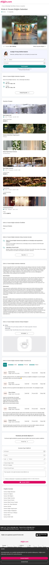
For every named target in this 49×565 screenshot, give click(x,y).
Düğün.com (3, 527)
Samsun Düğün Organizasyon (10, 508)
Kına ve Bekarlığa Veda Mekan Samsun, (11, 6)
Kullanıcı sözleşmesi (9, 478)
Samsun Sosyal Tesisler (9, 500)
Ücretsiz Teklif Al (25, 482)
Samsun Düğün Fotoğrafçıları (10, 510)
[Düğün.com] (6, 1)
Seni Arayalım (24, 66)
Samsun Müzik (7, 514)
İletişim (15, 547)
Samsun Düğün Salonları (9, 498)
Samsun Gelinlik (7, 506)
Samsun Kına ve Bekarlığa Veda (26, 527)
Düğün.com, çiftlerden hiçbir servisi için (24, 69)
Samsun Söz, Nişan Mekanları (10, 504)
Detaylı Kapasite (23, 92)
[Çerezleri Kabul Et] (47, 548)
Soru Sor (24, 254)
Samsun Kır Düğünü (8, 493)
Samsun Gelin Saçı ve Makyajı (10, 512)
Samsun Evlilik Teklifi (8, 516)
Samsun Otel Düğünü (8, 496)
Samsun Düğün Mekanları (9, 491)
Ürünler (35, 547)
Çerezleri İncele (24, 561)
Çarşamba (22, 6)
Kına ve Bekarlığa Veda (12, 527)
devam (44, 415)
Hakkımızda (10, 547)
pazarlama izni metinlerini (21, 478)
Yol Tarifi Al (23, 333)
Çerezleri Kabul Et (24, 558)
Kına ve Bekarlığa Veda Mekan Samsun (10, 529)
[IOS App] (42, 534)
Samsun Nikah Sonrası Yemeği (11, 502)
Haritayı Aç (24, 344)
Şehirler (40, 547)
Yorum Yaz (23, 441)
